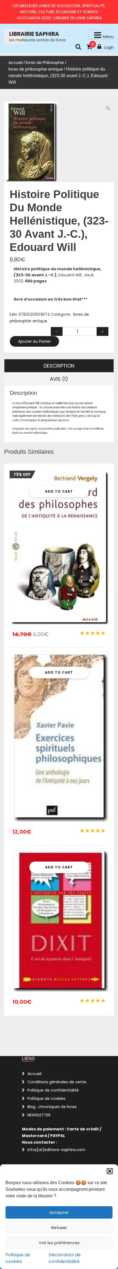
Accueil (16, 62)
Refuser (59, 1227)
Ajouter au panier (34, 341)
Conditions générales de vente (56, 1082)
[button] (110, 1171)
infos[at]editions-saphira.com (56, 1149)
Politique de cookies (17, 1258)
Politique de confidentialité (53, 1090)
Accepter (59, 1212)
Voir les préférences (59, 1243)
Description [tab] (59, 365)
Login (109, 47)
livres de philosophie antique (36, 69)
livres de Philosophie (45, 62)
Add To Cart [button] (59, 491)
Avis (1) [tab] (59, 379)
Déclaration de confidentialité (65, 1258)
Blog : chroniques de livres (52, 1106)
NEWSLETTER (38, 1115)
